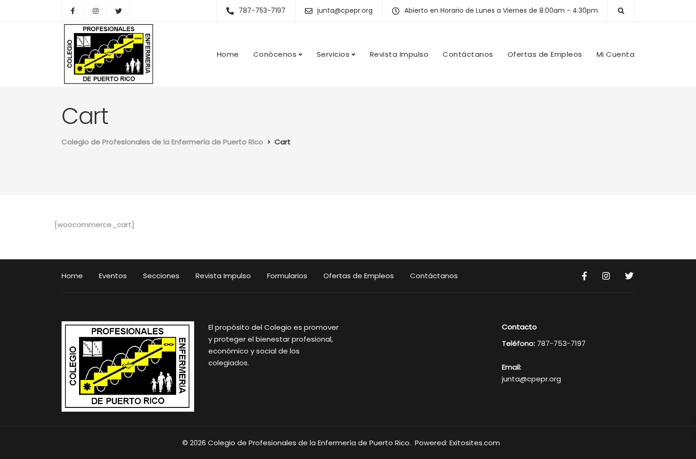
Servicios (333, 54)
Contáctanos (468, 54)
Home (228, 54)
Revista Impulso (399, 54)
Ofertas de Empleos (545, 54)
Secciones (161, 276)
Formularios (287, 276)
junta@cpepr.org (531, 379)
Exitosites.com (475, 443)
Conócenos (275, 54)
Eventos (113, 276)
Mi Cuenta (616, 54)
